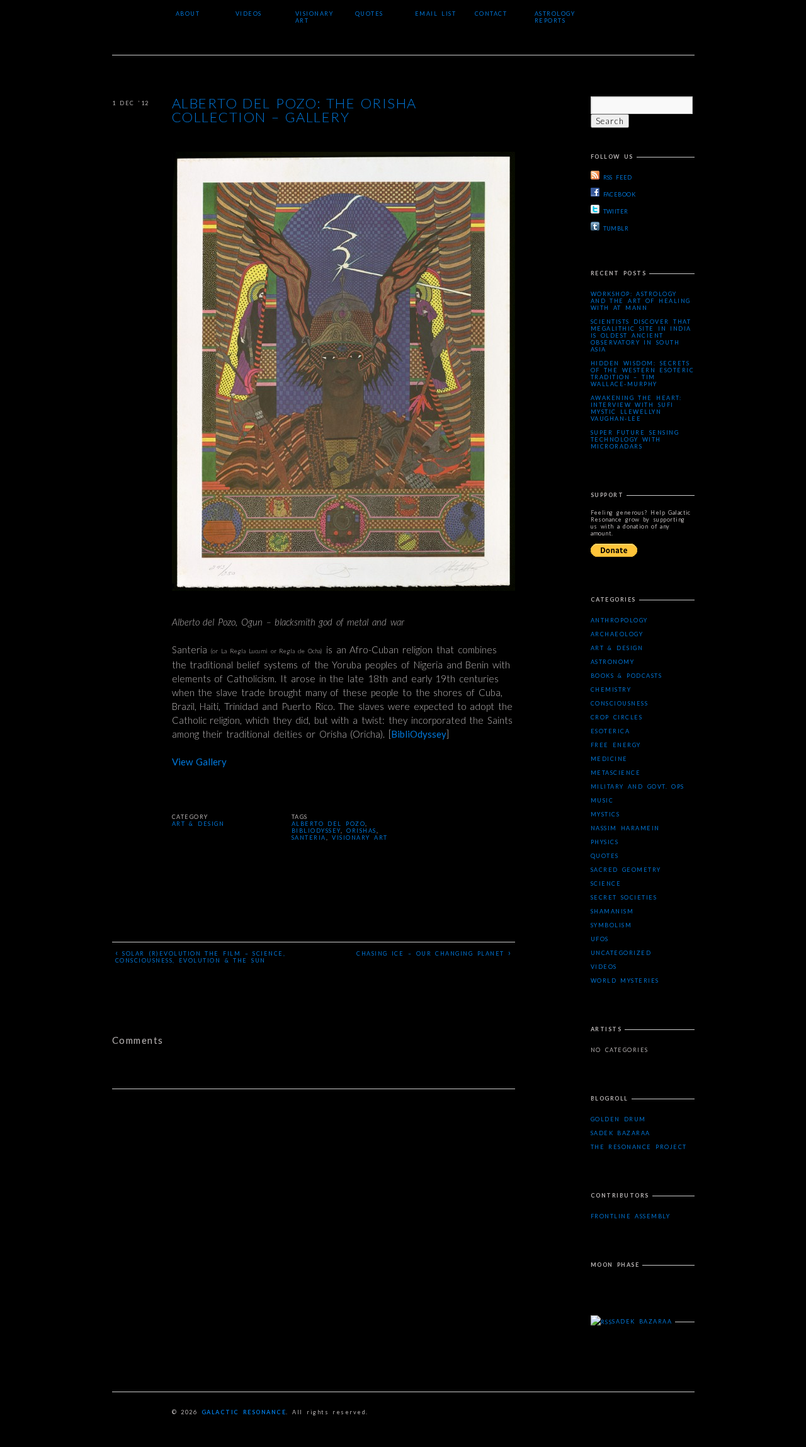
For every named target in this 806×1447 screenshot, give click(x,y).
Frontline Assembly (631, 1216)
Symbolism (611, 925)
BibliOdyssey (418, 734)
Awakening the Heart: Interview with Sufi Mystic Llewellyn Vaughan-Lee (636, 408)
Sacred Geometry (626, 869)
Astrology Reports (555, 17)
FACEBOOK (619, 194)
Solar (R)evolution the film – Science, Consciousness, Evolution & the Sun (200, 955)
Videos (249, 13)
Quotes (369, 13)
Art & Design (198, 823)
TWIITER (615, 211)
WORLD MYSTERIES (625, 980)
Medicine (609, 758)
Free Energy (616, 744)
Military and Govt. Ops (637, 786)
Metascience (616, 772)
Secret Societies (624, 897)
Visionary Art (314, 17)
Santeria (309, 837)
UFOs (600, 938)
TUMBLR (616, 228)
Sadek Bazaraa (620, 1133)
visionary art (359, 837)
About (188, 13)
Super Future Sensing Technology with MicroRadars (635, 439)
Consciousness (620, 703)
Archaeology (617, 634)
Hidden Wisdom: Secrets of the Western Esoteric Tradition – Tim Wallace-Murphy (643, 373)
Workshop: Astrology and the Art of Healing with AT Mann (641, 300)
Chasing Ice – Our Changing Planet (433, 952)
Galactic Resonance (244, 1412)
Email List (436, 13)
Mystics (605, 814)
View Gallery (199, 761)
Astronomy (613, 661)
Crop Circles (617, 717)
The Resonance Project (639, 1146)
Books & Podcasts (626, 675)
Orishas (361, 830)
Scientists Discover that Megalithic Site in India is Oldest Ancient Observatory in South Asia (641, 335)
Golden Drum (618, 1119)
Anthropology (619, 620)
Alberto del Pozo (329, 823)
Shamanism (612, 911)
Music (602, 800)
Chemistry (611, 689)
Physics (605, 841)
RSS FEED (617, 177)
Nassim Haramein (625, 828)
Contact (491, 13)
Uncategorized (621, 952)
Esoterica (610, 731)
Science (606, 883)
